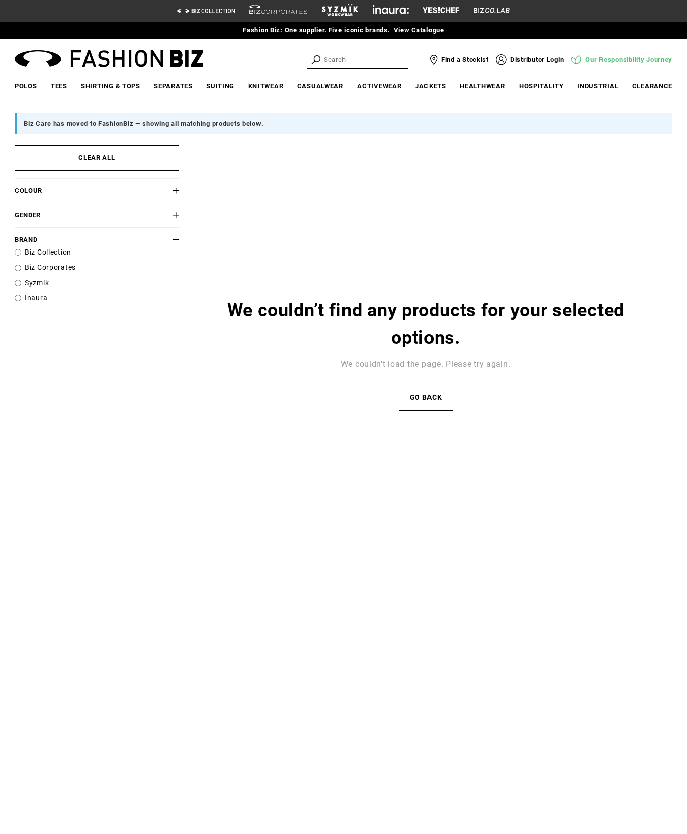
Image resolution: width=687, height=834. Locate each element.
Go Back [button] (426, 397)
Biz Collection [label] (48, 252)
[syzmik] (340, 11)
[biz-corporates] (278, 11)
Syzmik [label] (37, 283)
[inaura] (391, 11)
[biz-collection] (206, 11)
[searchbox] (365, 59)
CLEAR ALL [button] (96, 157)
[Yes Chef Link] (441, 11)
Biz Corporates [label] (50, 267)
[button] (165, 190)
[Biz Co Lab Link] (492, 11)
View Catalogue (419, 30)
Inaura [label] (36, 298)
